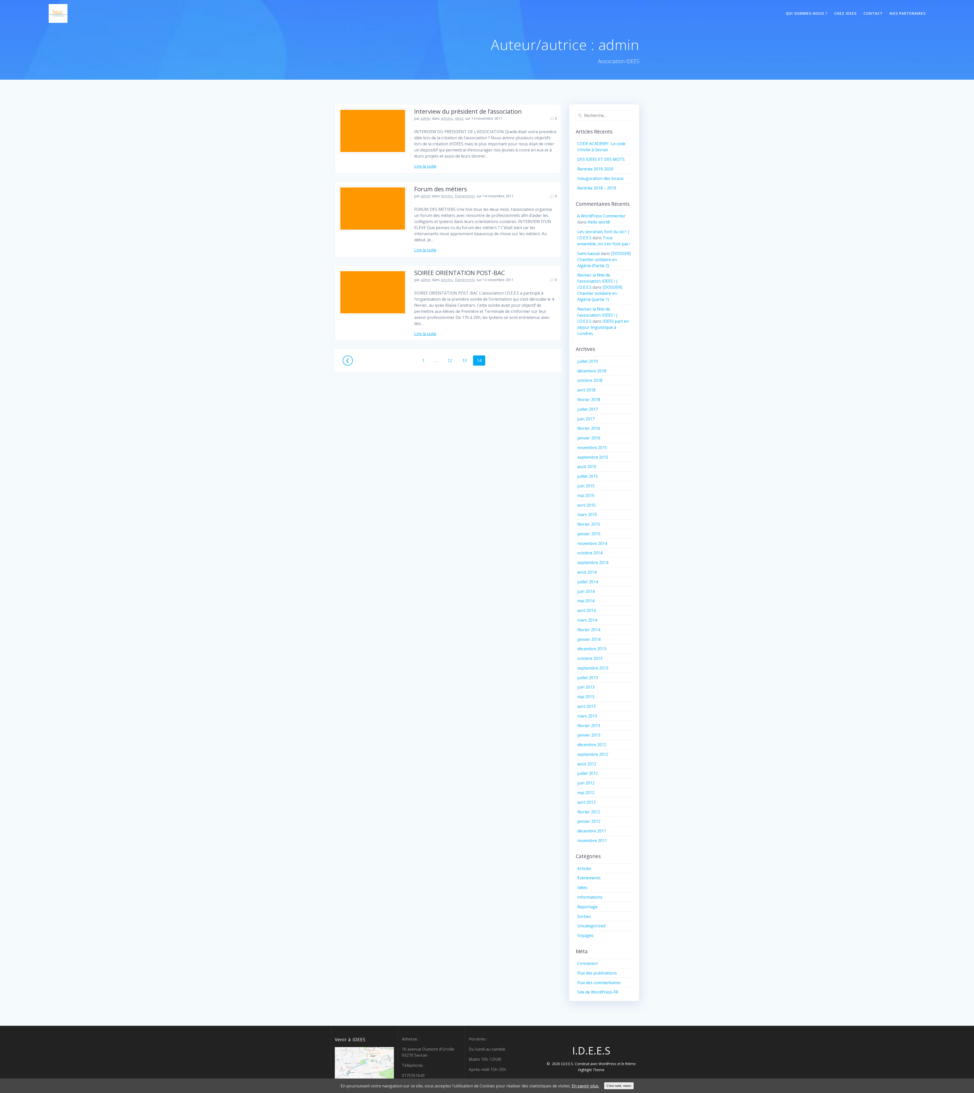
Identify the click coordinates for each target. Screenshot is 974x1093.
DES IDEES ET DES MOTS (601, 159)
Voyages (585, 935)
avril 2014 (586, 610)
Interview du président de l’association (468, 111)
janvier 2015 (588, 534)
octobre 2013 (589, 658)
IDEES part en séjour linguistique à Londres (603, 327)
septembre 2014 (592, 562)
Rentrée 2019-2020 (595, 169)
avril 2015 (586, 505)
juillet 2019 (587, 361)
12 (451, 360)
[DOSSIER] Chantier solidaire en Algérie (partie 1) (599, 293)
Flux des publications (597, 973)
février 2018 (588, 399)
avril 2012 (586, 802)
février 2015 (588, 524)
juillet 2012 (587, 773)
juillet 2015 (587, 476)
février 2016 (588, 428)
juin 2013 (586, 687)
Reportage (587, 907)
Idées (459, 118)
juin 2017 (586, 419)
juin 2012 (586, 783)
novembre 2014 (592, 543)
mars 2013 (587, 716)
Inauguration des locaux (600, 178)
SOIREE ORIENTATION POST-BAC (459, 272)
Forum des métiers (440, 189)
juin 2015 (586, 486)
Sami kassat (588, 253)
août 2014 (586, 572)
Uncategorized (591, 926)
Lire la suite (425, 166)
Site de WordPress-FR (597, 992)
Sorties (584, 916)
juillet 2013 (587, 677)
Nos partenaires (908, 13)
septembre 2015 (592, 457)
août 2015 (586, 466)
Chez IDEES (845, 13)
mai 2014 (585, 601)
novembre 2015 (592, 447)
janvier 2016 (588, 438)
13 (466, 360)
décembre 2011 (591, 831)
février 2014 (588, 630)
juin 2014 (586, 591)
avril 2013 (586, 706)
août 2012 (586, 764)
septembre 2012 (592, 754)
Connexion (587, 963)
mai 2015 (585, 495)
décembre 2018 (591, 371)
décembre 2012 (591, 744)
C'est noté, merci (618, 1086)
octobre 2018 (589, 380)
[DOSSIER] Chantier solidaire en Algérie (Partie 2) (604, 259)
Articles (447, 118)
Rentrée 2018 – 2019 (596, 188)
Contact (873, 13)
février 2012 (588, 812)
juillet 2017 (587, 409)
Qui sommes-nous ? (806, 13)
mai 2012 (585, 792)
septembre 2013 (592, 668)
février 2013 (588, 725)
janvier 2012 (588, 821)
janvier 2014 (588, 639)
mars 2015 (587, 514)
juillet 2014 (587, 582)
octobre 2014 (589, 553)
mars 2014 (587, 620)
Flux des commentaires (599, 982)
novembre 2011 (592, 840)
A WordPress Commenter (601, 216)
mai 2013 (585, 696)
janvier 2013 (588, 735)
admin (426, 118)
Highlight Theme (591, 1069)
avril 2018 (586, 390)
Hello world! (598, 222)
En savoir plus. (585, 1086)
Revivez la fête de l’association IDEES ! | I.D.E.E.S (597, 281)
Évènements (465, 196)
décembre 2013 (591, 649)
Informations (589, 897)
